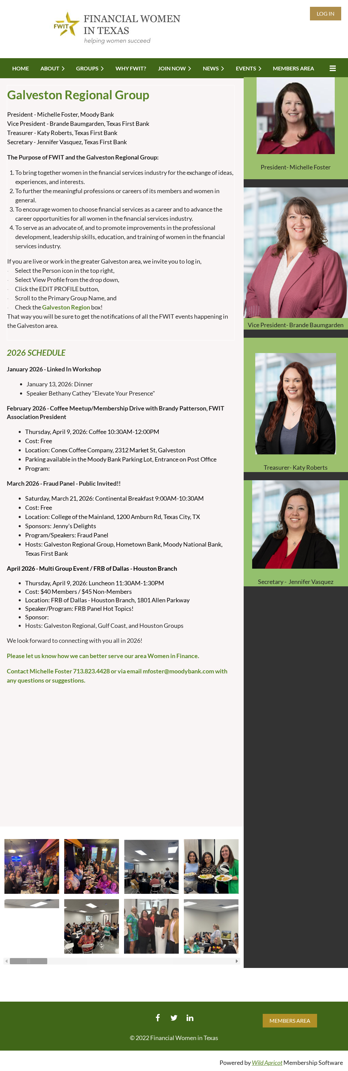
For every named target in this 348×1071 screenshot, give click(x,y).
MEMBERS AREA (289, 1020)
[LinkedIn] (190, 1018)
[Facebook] (158, 1018)
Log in (325, 13)
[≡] (331, 68)
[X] (174, 1018)
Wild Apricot (267, 1062)
